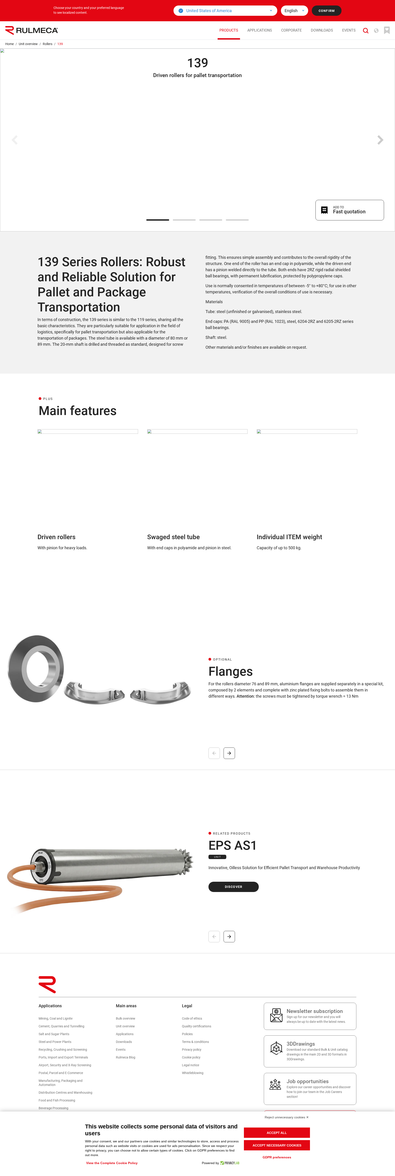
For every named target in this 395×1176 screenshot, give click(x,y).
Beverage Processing (53, 1108)
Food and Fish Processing (57, 1100)
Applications (259, 30)
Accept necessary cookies (277, 1145)
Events (349, 30)
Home (9, 44)
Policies (187, 1034)
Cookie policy (191, 1057)
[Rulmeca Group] (31, 30)
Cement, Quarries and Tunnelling (61, 1026)
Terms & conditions (195, 1042)
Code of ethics (192, 1018)
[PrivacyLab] (229, 1163)
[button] (365, 30)
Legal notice (190, 1065)
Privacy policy (191, 1049)
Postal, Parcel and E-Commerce (61, 1073)
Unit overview (28, 44)
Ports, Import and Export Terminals (63, 1057)
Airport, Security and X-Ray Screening (65, 1065)
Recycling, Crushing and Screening (63, 1049)
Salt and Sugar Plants (54, 1034)
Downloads (322, 30)
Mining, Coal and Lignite (55, 1018)
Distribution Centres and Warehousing (65, 1092)
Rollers (47, 44)
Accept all (277, 1133)
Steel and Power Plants (55, 1042)
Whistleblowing (192, 1073)
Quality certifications (196, 1026)
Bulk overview (125, 1018)
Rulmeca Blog (125, 1057)
